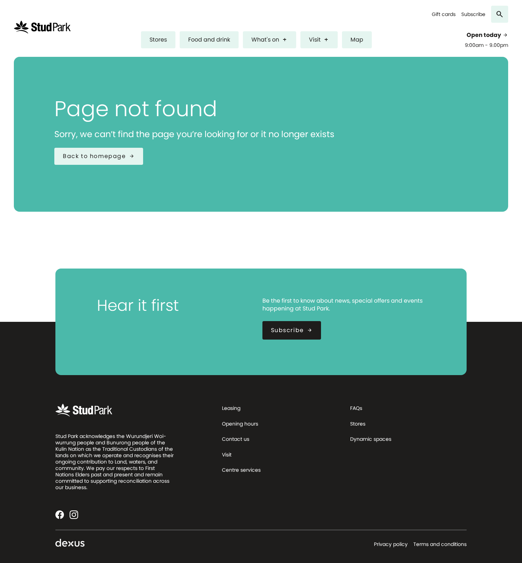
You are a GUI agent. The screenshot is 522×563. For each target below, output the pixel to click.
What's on (269, 40)
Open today (487, 35)
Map (356, 40)
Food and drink (209, 40)
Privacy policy (391, 544)
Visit (319, 40)
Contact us (235, 439)
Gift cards (444, 14)
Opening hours (240, 423)
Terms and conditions (440, 544)
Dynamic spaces (370, 439)
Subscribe (473, 14)
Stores (158, 40)
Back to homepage (99, 156)
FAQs (356, 408)
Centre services (241, 469)
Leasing (231, 408)
